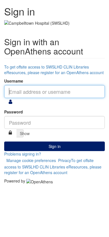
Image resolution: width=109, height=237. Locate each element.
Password (13, 112)
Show (21, 133)
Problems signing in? (22, 154)
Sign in (55, 146)
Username (13, 81)
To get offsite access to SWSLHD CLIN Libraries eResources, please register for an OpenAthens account (54, 69)
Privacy (64, 160)
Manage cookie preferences (31, 160)
